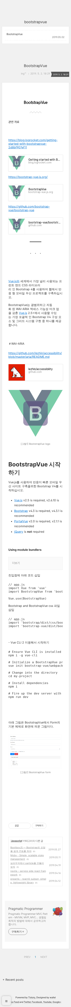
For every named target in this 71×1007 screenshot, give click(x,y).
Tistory (31, 997)
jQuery (18, 531)
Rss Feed (14, 1002)
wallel (53, 997)
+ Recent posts (13, 979)
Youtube (47, 1002)
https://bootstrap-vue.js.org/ (28, 177)
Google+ (57, 1002)
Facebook (37, 1002)
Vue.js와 (13, 281)
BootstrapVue (15, 34)
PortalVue (21, 521)
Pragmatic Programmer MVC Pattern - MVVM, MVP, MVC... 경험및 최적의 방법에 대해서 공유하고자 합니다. (28, 919)
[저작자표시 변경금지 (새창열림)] (49, 825)
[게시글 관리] (26, 825)
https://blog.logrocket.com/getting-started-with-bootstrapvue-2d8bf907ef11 (33, 143)
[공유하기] (22, 825)
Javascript (16, 840)
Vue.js (23, 313)
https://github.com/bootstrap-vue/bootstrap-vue (29, 208)
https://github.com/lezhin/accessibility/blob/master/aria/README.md (35, 355)
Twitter (27, 1002)
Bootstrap (21, 511)
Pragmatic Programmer (25, 909)
